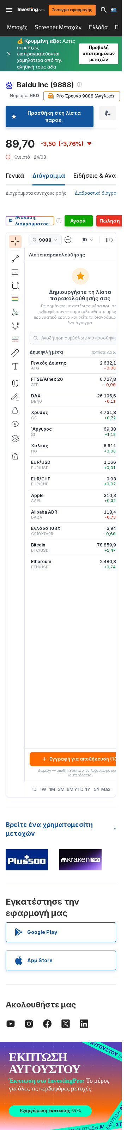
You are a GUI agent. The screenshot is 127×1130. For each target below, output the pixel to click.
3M (61, 789)
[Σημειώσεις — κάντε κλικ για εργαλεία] (15, 366)
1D (34, 789)
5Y (97, 789)
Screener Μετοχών (58, 27)
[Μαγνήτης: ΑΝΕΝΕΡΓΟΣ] (15, 383)
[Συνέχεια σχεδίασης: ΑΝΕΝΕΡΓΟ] (15, 397)
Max (106, 789)
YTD (79, 789)
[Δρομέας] (15, 241)
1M (52, 789)
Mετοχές (17, 27)
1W (43, 789)
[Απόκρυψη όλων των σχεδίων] (15, 424)
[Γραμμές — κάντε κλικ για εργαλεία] (15, 259)
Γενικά (15, 175)
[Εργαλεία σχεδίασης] (26, 514)
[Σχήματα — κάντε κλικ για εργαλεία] (15, 285)
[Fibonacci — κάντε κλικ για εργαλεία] (15, 299)
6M (70, 789)
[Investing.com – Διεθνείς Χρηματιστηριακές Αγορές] (31, 9)
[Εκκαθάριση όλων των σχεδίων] (15, 456)
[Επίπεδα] (15, 438)
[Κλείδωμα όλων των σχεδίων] (15, 410)
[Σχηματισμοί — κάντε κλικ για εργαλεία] (15, 326)
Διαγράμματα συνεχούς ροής (36, 193)
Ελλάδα (98, 27)
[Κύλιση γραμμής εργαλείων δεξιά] (111, 240)
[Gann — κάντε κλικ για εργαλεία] (15, 312)
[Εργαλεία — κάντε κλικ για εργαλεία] (15, 353)
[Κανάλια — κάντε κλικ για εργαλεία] (15, 272)
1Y (87, 789)
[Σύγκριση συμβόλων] (68, 240)
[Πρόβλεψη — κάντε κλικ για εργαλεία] (15, 339)
